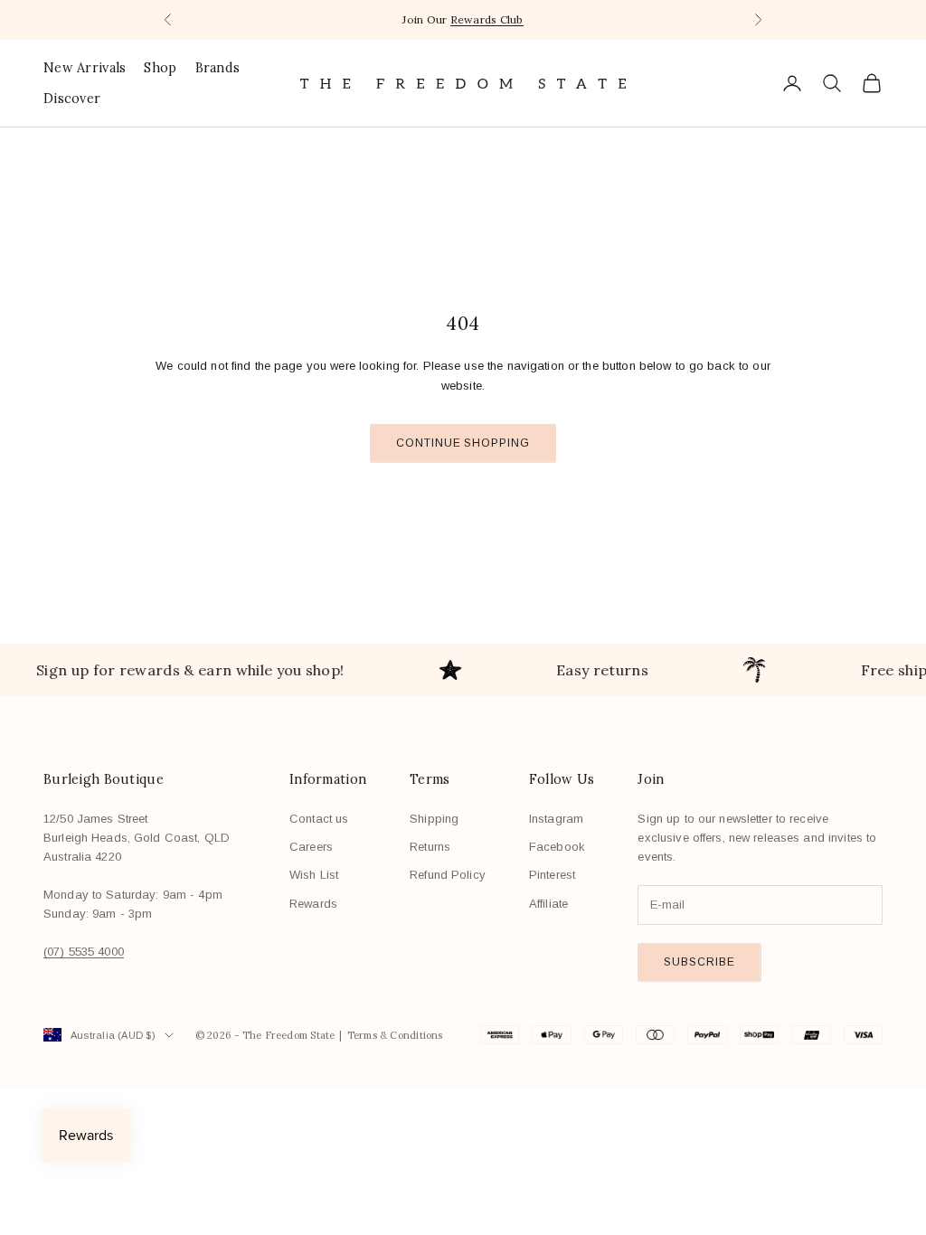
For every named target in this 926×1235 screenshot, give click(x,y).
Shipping (434, 818)
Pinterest (552, 874)
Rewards (313, 903)
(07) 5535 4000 (83, 951)
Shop (160, 68)
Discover (71, 98)
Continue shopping (463, 443)
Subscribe (699, 962)
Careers (311, 846)
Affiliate (548, 903)
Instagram (556, 818)
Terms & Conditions (395, 1035)
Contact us (318, 818)
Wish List (313, 874)
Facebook (557, 846)
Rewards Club (487, 19)
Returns (430, 846)
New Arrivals (84, 68)
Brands (218, 68)
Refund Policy (448, 874)
